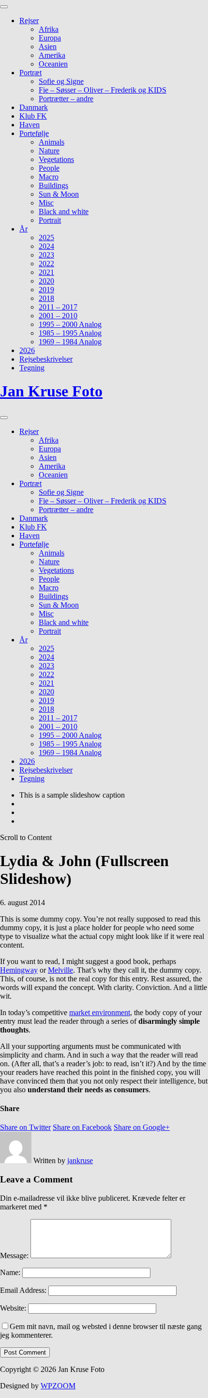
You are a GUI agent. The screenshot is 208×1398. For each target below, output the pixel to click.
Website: (13, 1308)
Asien (48, 46)
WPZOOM (58, 1386)
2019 (46, 289)
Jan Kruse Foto (51, 391)
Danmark (33, 107)
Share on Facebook (82, 1127)
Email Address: (23, 1290)
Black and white (64, 211)
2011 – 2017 (58, 307)
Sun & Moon (59, 194)
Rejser (29, 20)
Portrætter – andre (66, 99)
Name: (10, 1272)
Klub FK (33, 116)
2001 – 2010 (58, 316)
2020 (46, 281)
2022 (46, 263)
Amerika (52, 55)
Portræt (30, 72)
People (49, 168)
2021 (46, 272)
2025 (46, 237)
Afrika (49, 29)
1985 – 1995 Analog (70, 333)
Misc (46, 203)
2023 (46, 255)
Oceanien (53, 64)
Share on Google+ (142, 1127)
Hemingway (19, 970)
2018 (46, 298)
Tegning (32, 368)
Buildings (53, 185)
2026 (27, 350)
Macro (49, 177)
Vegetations (56, 159)
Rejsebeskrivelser (46, 359)
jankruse (80, 1160)
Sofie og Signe (61, 81)
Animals (51, 142)
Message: (14, 1255)
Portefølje (34, 133)
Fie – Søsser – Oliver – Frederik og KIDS (102, 90)
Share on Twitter (25, 1127)
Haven (29, 125)
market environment (99, 1012)
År (23, 229)
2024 (46, 246)
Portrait (50, 220)
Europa (50, 38)
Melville (60, 970)
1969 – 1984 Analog (70, 342)
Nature (49, 151)
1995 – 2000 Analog (70, 324)
